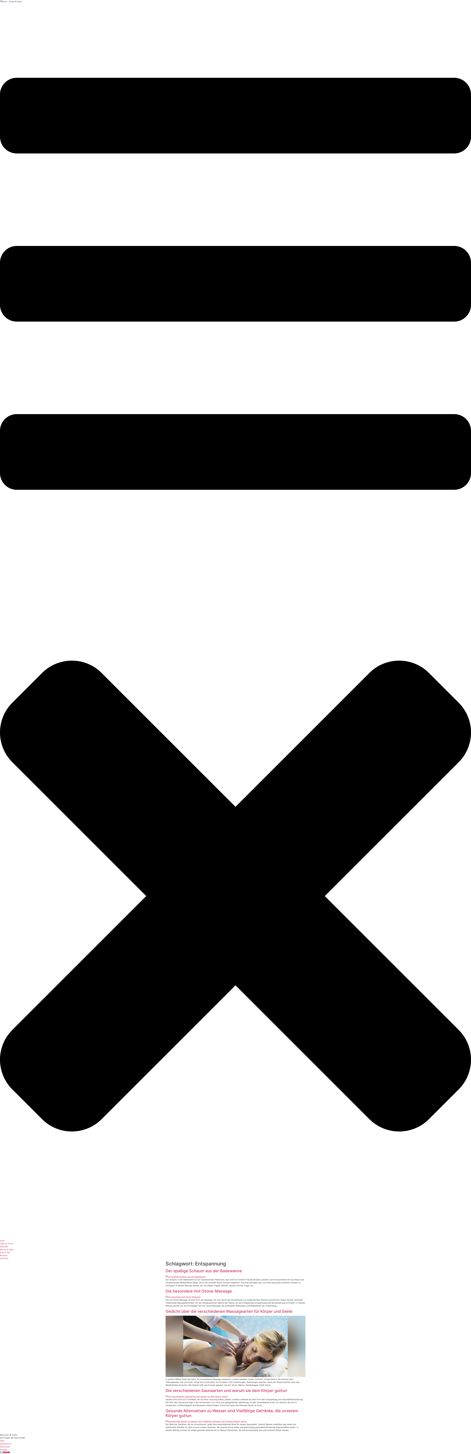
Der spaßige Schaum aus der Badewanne (204, 1270)
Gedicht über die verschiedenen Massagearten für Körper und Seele (229, 1311)
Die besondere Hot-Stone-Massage (199, 1291)
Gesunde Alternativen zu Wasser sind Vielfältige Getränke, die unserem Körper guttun (232, 1413)
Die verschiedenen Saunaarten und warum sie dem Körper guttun (226, 1390)
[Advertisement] (44, 8)
